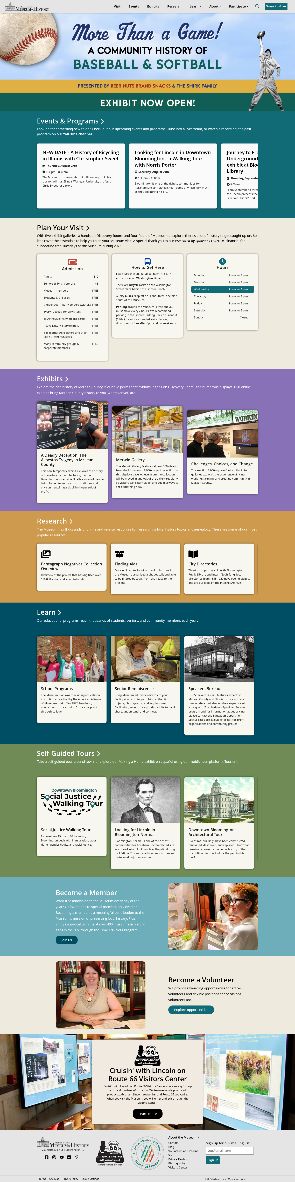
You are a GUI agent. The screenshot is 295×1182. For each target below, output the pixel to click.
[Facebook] (47, 1058)
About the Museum (182, 1039)
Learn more (147, 1015)
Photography (176, 1065)
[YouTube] (62, 1058)
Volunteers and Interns (183, 1052)
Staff (171, 1057)
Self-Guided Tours (66, 654)
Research (174, 6)
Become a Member (86, 794)
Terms (42, 1080)
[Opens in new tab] (110, 1054)
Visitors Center (177, 1069)
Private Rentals (178, 1061)
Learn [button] (194, 6)
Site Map (54, 1080)
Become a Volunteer (201, 881)
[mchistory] (27, 6)
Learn (47, 513)
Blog (171, 1048)
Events (134, 6)
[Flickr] (69, 1058)
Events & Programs (68, 22)
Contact (173, 1044)
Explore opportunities (191, 911)
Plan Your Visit (61, 129)
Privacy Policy (70, 1080)
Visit (117, 6)
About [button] (214, 6)
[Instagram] (54, 1058)
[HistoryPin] (77, 1058)
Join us (66, 841)
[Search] (257, 6)
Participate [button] (237, 6)
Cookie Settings (90, 1080)
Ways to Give (276, 6)
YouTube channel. (78, 35)
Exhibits (153, 6)
